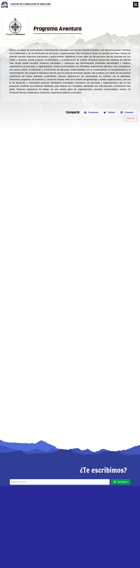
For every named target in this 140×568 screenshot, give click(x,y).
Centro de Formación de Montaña (31, 4)
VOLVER (130, 118)
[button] (135, 4)
